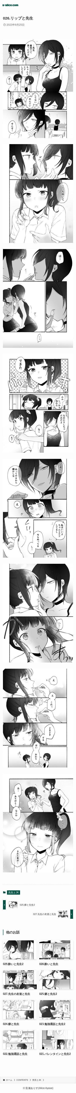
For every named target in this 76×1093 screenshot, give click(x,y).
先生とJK (13, 892)
